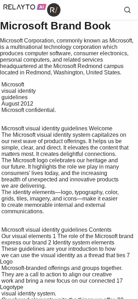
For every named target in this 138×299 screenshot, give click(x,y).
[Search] (127, 10)
